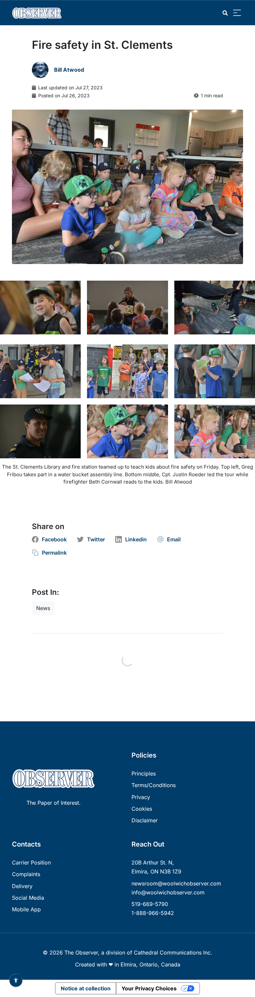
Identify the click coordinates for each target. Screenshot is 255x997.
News (43, 608)
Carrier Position (31, 862)
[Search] (225, 13)
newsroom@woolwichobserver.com (176, 883)
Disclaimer (144, 820)
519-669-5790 (149, 904)
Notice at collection (86, 988)
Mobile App (26, 909)
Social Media (28, 897)
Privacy (140, 797)
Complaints (26, 874)
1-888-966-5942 (152, 913)
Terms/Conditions (153, 785)
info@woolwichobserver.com (168, 892)
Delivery (22, 886)
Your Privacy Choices (149, 988)
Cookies (141, 808)
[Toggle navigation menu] (237, 13)
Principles (143, 773)
